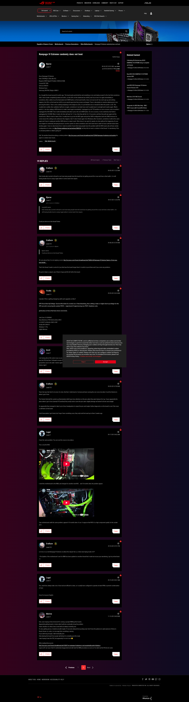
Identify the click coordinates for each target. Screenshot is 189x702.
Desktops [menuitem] (87, 10)
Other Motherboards (87, 44)
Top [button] (40, 697)
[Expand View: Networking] (91, 16)
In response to (53, 203)
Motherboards (59, 44)
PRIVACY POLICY (126, 685)
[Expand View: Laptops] (101, 10)
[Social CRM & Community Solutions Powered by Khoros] (147, 698)
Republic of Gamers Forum (45, 44)
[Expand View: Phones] (124, 10)
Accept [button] (105, 362)
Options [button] (148, 44)
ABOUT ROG (32, 680)
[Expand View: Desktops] (92, 10)
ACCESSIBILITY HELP (57, 680)
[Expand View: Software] (70, 10)
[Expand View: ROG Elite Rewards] (106, 16)
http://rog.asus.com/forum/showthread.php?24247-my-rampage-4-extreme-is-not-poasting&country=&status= (70, 645)
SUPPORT (120, 3)
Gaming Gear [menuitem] (75, 16)
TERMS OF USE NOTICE (115, 685)
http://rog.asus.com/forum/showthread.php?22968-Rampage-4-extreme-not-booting (92, 135)
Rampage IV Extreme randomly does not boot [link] (107, 44)
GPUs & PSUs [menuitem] (53, 16)
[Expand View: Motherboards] (46, 16)
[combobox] (94, 31)
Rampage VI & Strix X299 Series (135, 67)
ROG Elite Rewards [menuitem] (99, 16)
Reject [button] (84, 362)
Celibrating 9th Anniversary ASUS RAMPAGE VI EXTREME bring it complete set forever (138, 63)
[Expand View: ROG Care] (60, 10)
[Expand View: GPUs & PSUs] (58, 16)
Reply (116, 149)
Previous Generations (72, 44)
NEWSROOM (45, 680)
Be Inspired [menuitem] (45, 10)
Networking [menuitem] (86, 16)
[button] (41, 149)
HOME (39, 680)
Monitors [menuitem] (64, 16)
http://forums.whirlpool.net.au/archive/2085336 (68, 128)
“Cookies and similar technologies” (91, 356)
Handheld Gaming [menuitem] (109, 10)
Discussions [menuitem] (76, 10)
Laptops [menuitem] (97, 10)
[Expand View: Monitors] (68, 16)
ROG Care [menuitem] (55, 10)
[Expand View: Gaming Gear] (80, 16)
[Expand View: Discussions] (82, 10)
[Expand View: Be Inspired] (50, 10)
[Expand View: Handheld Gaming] (115, 10)
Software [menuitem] (65, 10)
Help (145, 13)
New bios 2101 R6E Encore (134, 96)
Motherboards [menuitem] (41, 16)
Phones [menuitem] (121, 10)
